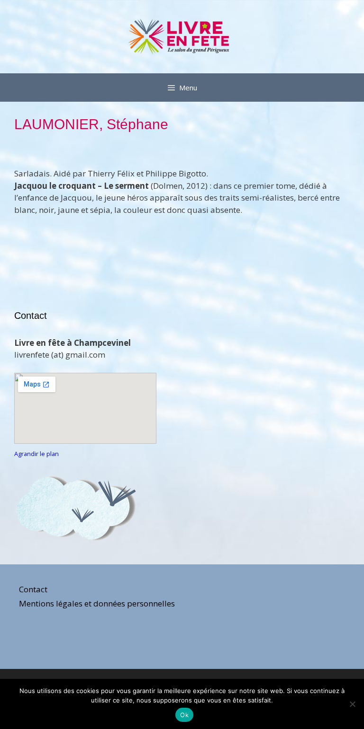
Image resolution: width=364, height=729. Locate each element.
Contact (33, 589)
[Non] (352, 704)
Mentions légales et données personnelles (97, 603)
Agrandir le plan (36, 453)
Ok (184, 715)
